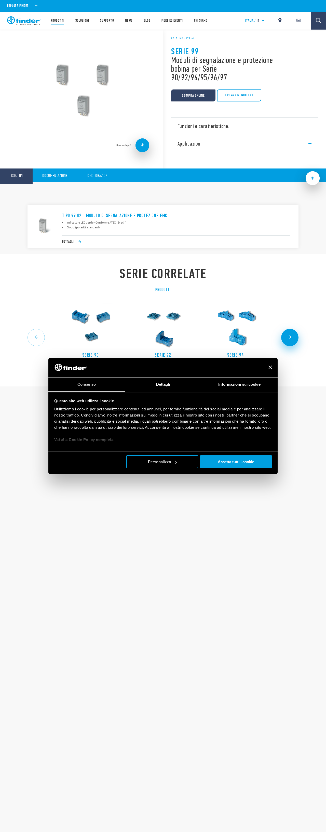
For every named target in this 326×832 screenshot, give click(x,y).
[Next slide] (289, 337)
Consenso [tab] (86, 384)
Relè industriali (183, 38)
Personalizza (159, 462)
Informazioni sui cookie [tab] (239, 384)
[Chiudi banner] (270, 367)
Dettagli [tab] (163, 384)
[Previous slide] (36, 337)
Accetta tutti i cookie (236, 462)
